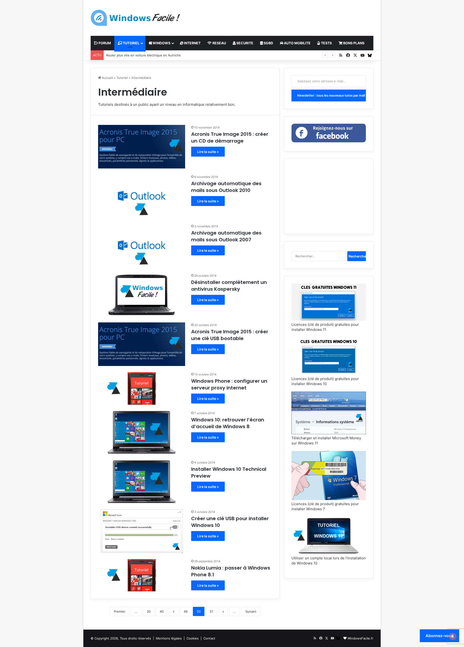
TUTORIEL (130, 43)
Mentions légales (169, 638)
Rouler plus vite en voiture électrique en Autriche (143, 55)
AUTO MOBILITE (297, 43)
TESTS (326, 43)
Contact (209, 638)
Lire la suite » (208, 152)
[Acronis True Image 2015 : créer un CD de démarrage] (141, 146)
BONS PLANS (353, 43)
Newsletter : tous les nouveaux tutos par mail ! (331, 95)
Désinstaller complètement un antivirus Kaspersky (229, 285)
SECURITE (244, 43)
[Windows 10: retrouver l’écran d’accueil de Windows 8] (141, 432)
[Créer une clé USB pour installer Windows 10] (141, 531)
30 (149, 611)
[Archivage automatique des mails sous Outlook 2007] (141, 245)
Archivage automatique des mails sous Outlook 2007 (226, 236)
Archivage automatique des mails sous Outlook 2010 (226, 187)
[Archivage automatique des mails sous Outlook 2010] (141, 196)
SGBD (268, 43)
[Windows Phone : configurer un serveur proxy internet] (141, 388)
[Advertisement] (280, 16)
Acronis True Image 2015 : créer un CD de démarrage (229, 137)
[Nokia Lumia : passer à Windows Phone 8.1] (141, 575)
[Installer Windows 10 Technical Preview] (141, 481)
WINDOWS (161, 43)
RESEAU (219, 43)
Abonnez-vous (439, 635)
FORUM (104, 43)
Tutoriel (122, 78)
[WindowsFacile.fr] (135, 18)
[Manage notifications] (453, 636)
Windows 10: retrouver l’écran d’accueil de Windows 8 (227, 423)
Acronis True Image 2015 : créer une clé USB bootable (229, 335)
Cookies (193, 638)
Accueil (107, 78)
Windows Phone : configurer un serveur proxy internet (229, 384)
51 (211, 611)
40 (162, 611)
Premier (119, 611)
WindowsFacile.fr (360, 638)
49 (186, 611)
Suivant (250, 611)
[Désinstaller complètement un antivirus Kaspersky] (141, 295)
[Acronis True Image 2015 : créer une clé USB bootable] (141, 344)
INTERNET (192, 43)
